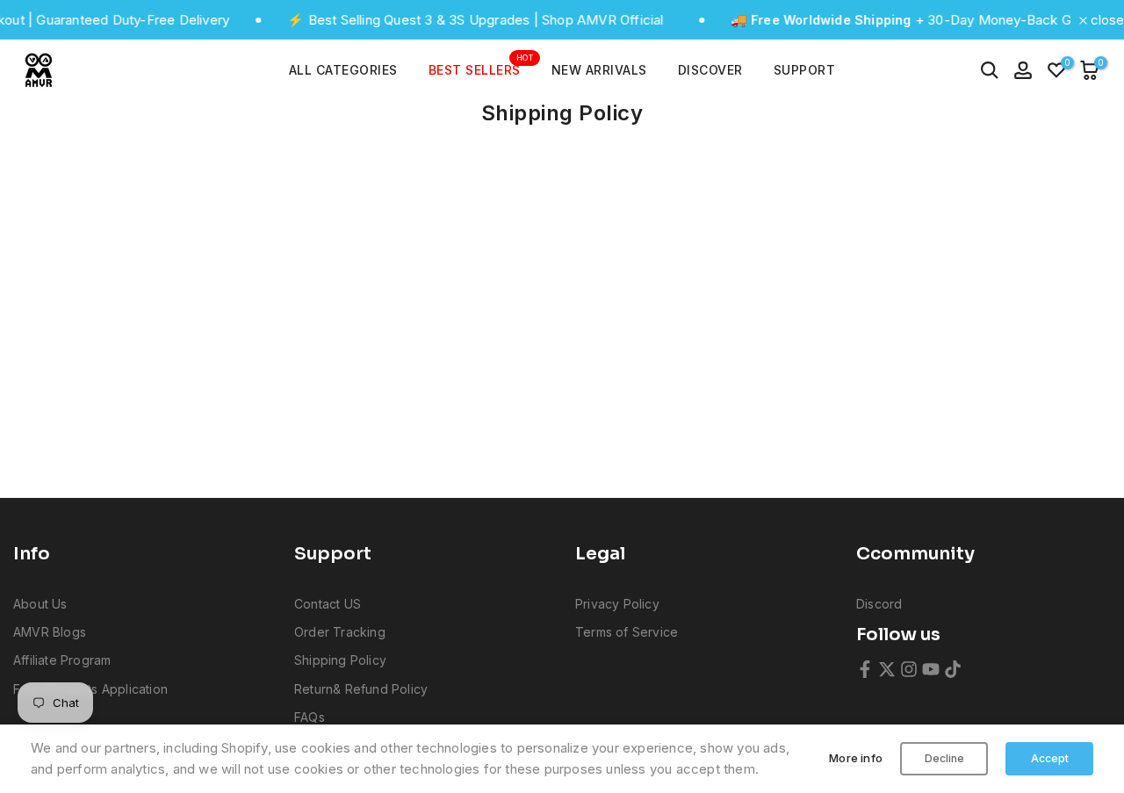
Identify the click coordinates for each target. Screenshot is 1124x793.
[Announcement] (451, 20)
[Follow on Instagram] (909, 669)
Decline (944, 758)
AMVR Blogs (49, 631)
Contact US (327, 603)
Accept (1050, 758)
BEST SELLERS (481, 68)
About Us (40, 603)
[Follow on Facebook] (865, 669)
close (1105, 19)
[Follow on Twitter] (887, 669)
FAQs (309, 717)
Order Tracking (339, 631)
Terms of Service (626, 631)
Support (805, 69)
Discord (879, 603)
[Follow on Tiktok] (953, 669)
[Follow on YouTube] (931, 669)
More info (856, 758)
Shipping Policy (340, 659)
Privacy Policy (617, 603)
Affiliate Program (62, 659)
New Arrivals (599, 69)
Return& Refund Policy (361, 688)
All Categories (343, 69)
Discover (710, 69)
